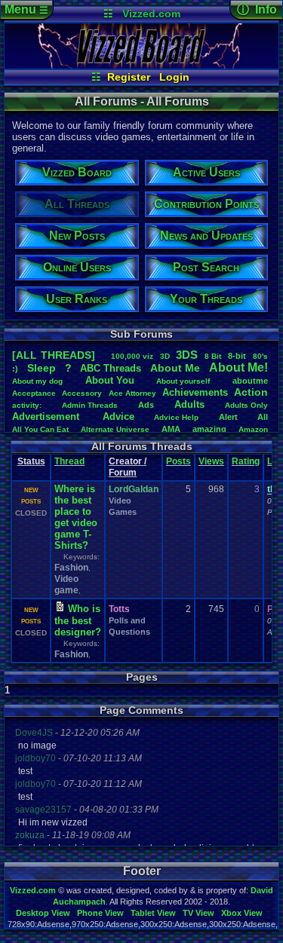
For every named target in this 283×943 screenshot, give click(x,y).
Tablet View (153, 912)
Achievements (195, 392)
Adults (189, 404)
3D (165, 356)
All (262, 416)
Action (251, 392)
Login (174, 77)
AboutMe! (238, 367)
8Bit (213, 356)
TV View (198, 912)
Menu (26, 9)
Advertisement (47, 416)
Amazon (253, 429)
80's (260, 356)
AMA (170, 428)
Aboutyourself (183, 381)
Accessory (82, 393)
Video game (66, 584)
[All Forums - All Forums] (141, 65)
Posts (178, 461)
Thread (69, 461)
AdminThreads (90, 405)
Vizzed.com (151, 14)
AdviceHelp (176, 417)
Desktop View (43, 912)
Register (128, 77)
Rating (246, 461)
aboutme (250, 380)
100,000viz (132, 356)
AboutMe (175, 368)
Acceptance (34, 393)
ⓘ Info (257, 9)
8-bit (237, 355)
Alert (228, 416)
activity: (27, 405)
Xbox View (242, 912)
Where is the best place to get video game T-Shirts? (75, 517)
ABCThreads (110, 368)
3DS (187, 354)
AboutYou (109, 380)
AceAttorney (132, 393)
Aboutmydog (37, 381)
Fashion (71, 567)
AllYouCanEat (40, 429)
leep (41, 368)
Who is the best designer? (77, 620)
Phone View (100, 912)
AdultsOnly (246, 405)
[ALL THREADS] (53, 355)
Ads (146, 404)
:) (15, 368)
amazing (209, 428)
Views (211, 461)
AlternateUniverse (115, 429)
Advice (118, 416)
